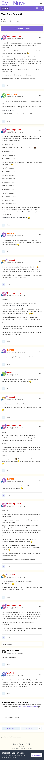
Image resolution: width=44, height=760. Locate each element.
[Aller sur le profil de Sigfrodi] (4, 674)
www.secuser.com (8, 110)
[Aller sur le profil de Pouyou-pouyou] (4, 37)
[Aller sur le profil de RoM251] (4, 234)
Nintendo (20, 22)
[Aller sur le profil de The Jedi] (4, 261)
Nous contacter (18, 744)
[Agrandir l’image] (28, 53)
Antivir (19, 525)
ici (31, 43)
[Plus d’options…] (40, 37)
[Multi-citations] (3, 85)
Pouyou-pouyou (9, 20)
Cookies (28, 744)
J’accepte (37, 755)
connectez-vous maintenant (28, 706)
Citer (8, 86)
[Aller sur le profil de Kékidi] (4, 374)
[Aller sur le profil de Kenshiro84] (4, 95)
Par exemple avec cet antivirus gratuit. (14, 217)
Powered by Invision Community (22, 748)
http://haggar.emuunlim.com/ (19, 305)
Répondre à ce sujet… (14, 717)
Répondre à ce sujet (22, 29)
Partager (11, 728)
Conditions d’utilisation (9, 757)
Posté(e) (16, 38)
